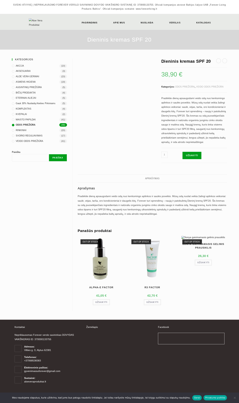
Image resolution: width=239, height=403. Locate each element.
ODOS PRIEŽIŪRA (185, 86)
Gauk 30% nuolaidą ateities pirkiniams (35, 103)
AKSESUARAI (23, 71)
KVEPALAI (21, 114)
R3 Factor (152, 287)
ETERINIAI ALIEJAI (26, 98)
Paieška (16, 152)
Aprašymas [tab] (152, 178)
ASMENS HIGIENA (26, 82)
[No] (234, 398)
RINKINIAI (21, 130)
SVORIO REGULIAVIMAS (29, 135)
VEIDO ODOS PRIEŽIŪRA (210, 86)
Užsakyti (192, 155)
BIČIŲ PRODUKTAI (26, 92)
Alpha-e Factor (101, 287)
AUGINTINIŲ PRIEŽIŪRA (29, 87)
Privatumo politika (215, 397)
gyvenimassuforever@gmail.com (42, 371)
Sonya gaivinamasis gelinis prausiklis (203, 246)
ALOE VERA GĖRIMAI (27, 76)
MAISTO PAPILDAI (26, 119)
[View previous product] (218, 60)
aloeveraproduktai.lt (35, 381)
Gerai (197, 397)
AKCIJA (20, 65)
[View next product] (224, 60)
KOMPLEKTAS (23, 108)
